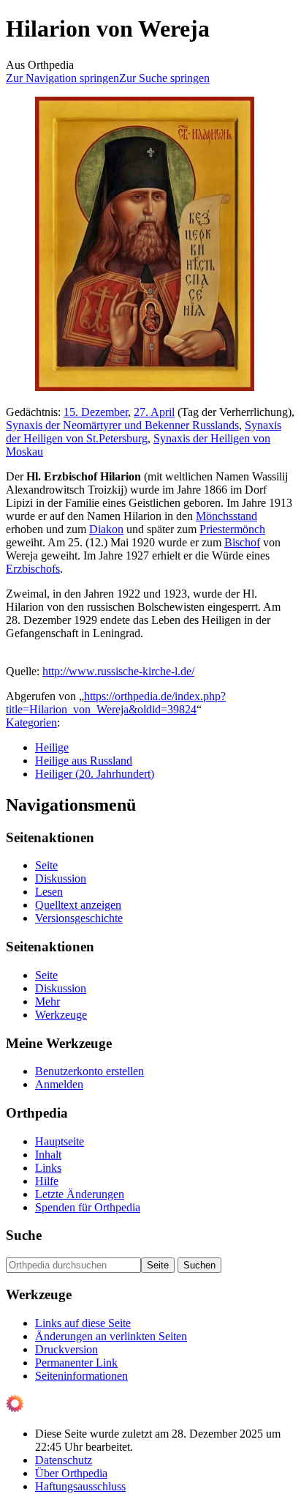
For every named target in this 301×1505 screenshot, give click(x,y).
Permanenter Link (76, 1362)
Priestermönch (232, 529)
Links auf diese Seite (83, 1323)
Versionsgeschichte (79, 918)
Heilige (52, 747)
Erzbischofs (33, 568)
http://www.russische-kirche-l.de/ (118, 671)
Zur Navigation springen (62, 78)
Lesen (49, 891)
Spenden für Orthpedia (87, 1207)
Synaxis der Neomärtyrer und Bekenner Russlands (122, 425)
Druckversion (66, 1349)
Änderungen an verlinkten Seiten (111, 1336)
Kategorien (31, 722)
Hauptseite (59, 1141)
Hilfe (46, 1181)
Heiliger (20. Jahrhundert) (94, 774)
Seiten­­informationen (81, 1376)
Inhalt (48, 1154)
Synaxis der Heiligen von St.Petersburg (143, 432)
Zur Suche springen (164, 78)
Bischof (242, 542)
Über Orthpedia (71, 1473)
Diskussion (60, 878)
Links (48, 1168)
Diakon (106, 529)
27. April (154, 412)
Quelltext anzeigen (78, 905)
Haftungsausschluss (80, 1486)
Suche (24, 1235)
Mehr (47, 1001)
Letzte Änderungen (79, 1194)
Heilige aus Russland (83, 760)
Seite (46, 865)
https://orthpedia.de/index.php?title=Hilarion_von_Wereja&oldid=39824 (116, 703)
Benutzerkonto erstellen (89, 1071)
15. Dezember (96, 412)
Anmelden (59, 1084)
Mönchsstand (226, 516)
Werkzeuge (61, 1014)
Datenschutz (63, 1460)
